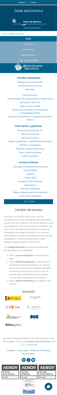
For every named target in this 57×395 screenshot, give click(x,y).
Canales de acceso (16, 34)
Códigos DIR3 (30, 178)
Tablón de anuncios (30, 134)
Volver (31, 201)
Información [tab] (28, 49)
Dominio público (30, 95)
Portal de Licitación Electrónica (30, 149)
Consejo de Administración (30, 181)
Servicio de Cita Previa (30, 102)
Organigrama (30, 185)
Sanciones (30, 89)
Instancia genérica (30, 156)
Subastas (30, 174)
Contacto (11, 350)
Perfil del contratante (30, 188)
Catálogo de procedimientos (30, 82)
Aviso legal (23, 350)
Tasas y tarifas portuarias (30, 152)
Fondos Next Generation (30, 196)
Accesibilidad (28, 353)
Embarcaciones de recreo (30, 86)
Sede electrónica (28, 11)
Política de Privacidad (40, 350)
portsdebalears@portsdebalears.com (39, 341)
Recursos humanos (30, 138)
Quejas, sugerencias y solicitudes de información (30, 141)
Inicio (5, 34)
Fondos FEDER (30, 170)
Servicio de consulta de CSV (30, 130)
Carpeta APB (31, 60)
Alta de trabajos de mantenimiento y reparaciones (30, 99)
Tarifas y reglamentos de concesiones (30, 192)
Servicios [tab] (28, 44)
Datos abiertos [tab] (28, 55)
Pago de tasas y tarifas (30, 106)
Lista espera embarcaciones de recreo (30, 167)
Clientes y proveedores (30, 145)
